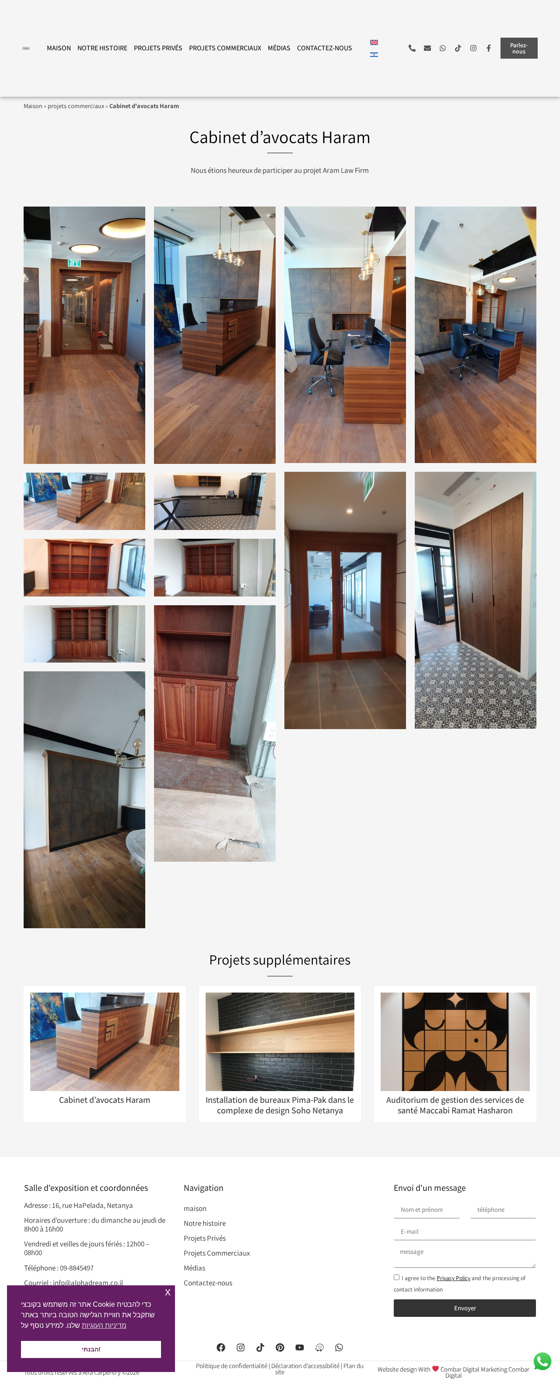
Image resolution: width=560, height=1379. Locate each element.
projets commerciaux (76, 106)
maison (59, 48)
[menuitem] (374, 42)
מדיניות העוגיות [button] (104, 1325)
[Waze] (319, 1347)
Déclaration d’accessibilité (305, 1365)
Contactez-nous (324, 48)
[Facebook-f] (489, 48)
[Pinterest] (280, 1347)
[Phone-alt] (412, 48)
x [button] (168, 1292)
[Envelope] (427, 48)
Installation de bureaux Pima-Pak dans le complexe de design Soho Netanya (280, 1105)
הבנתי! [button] (91, 1349)
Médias (279, 48)
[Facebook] (221, 1347)
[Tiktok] (458, 48)
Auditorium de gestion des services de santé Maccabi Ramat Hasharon (455, 1105)
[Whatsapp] (443, 48)
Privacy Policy (453, 1278)
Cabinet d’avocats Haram (104, 1099)
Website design (397, 1369)
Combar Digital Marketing (474, 1369)
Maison (33, 106)
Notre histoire (102, 48)
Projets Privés (158, 48)
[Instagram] (473, 48)
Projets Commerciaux (225, 48)
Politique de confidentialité (231, 1365)
